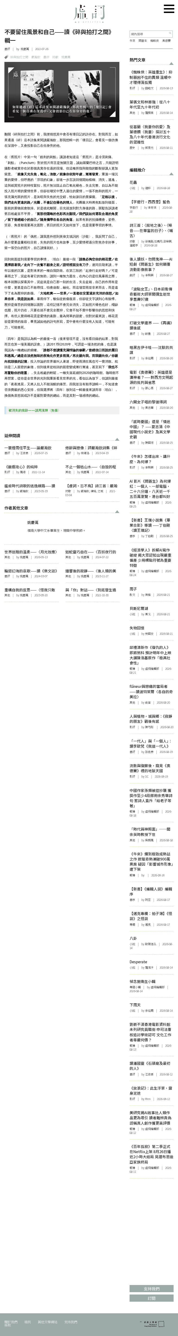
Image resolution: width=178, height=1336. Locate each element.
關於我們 (10, 1321)
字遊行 (134, 207)
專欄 (132, 924)
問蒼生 (143, 40)
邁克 (148, 924)
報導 (132, 305)
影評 (7, 472)
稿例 (27, 1321)
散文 (132, 595)
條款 (7, 1325)
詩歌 (55, 57)
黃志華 (149, 407)
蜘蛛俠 (154, 40)
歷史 (132, 148)
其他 (68, 472)
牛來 (132, 40)
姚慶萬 (25, 49)
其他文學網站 (47, 1321)
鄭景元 (149, 148)
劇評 (132, 275)
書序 (132, 536)
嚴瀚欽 (35, 57)
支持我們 (70, 1321)
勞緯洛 (85, 453)
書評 (7, 49)
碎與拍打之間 (19, 57)
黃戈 (148, 614)
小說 (132, 188)
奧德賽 (166, 40)
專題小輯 (135, 987)
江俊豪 (24, 453)
